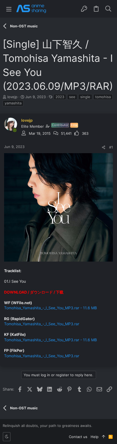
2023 (60, 97)
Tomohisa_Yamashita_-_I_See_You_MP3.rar (41, 323)
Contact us (78, 437)
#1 (111, 147)
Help (94, 437)
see (72, 97)
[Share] (103, 147)
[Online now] (14, 130)
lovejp (12, 97)
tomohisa (103, 97)
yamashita (13, 103)
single (85, 97)
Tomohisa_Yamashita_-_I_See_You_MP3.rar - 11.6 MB (50, 307)
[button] (9, 9)
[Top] (103, 437)
